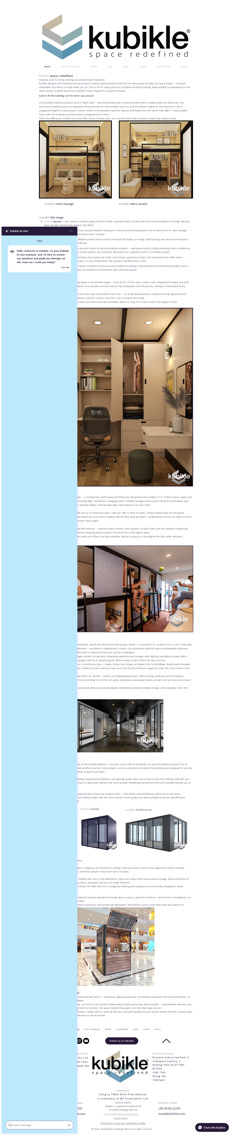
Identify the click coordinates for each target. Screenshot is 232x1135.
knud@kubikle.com (171, 1113)
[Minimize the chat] (70, 231)
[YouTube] (86, 1041)
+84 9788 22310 (169, 1108)
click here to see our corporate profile (123, 1123)
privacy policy (121, 1118)
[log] (39, 677)
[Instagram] (79, 1041)
